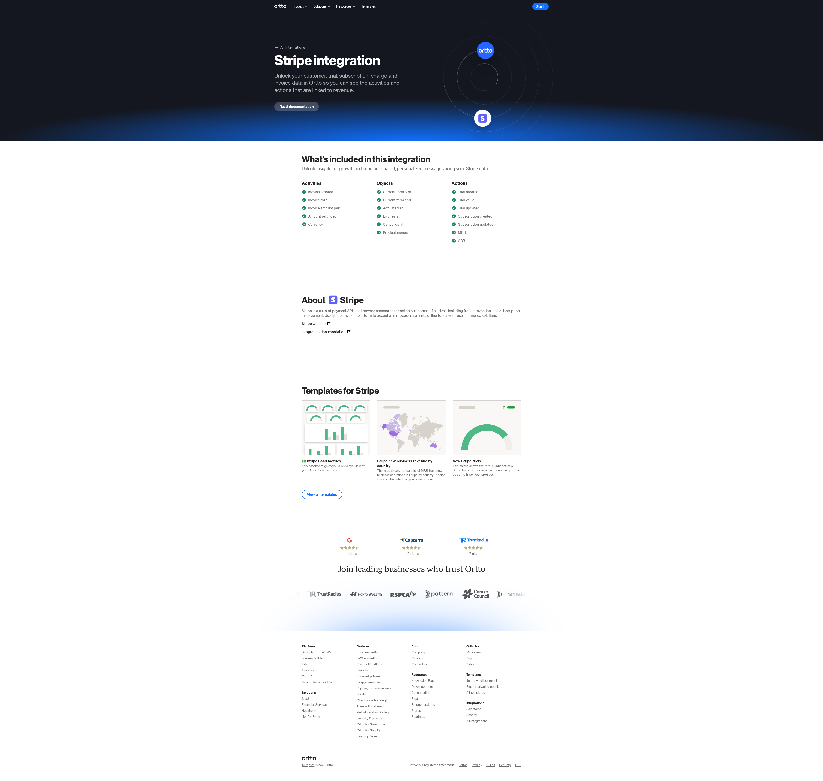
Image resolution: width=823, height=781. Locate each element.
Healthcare (309, 710)
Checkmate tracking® (372, 700)
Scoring (362, 694)
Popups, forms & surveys (374, 688)
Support (472, 658)
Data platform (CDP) (316, 652)
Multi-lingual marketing (373, 712)
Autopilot (308, 765)
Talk (305, 664)
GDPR (490, 765)
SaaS (305, 698)
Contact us (419, 664)
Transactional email (370, 706)
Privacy (477, 765)
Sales (470, 664)
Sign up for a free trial (317, 682)
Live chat (363, 670)
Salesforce (474, 709)
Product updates (423, 704)
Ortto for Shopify (369, 730)
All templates (475, 692)
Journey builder (312, 658)
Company (418, 652)
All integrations (476, 721)
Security (505, 765)
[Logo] (282, 6)
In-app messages (369, 682)
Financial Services (314, 704)
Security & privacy (369, 718)
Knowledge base (368, 676)
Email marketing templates (485, 686)
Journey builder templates (484, 680)
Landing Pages (367, 736)
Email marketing (368, 652)
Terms (463, 765)
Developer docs (422, 686)
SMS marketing (367, 658)
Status (416, 710)
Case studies (421, 692)
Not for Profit (311, 716)
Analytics (308, 670)
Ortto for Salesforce (371, 724)
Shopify (471, 715)
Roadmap (418, 716)
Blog (415, 698)
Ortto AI (307, 676)
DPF (518, 765)
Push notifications (369, 664)
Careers (417, 658)
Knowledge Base (423, 680)
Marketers (473, 652)
